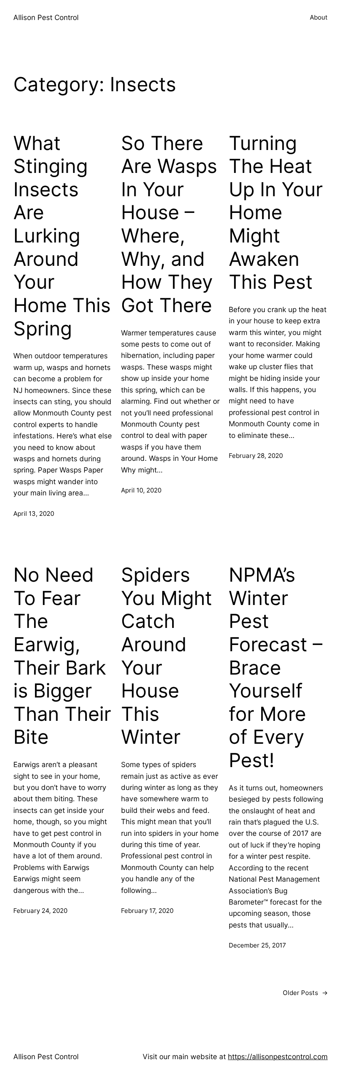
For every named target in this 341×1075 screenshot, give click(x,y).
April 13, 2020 (33, 514)
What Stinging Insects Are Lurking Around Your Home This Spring (62, 236)
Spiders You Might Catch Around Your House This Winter (166, 655)
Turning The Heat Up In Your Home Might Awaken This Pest (276, 213)
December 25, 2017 (257, 945)
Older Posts (305, 993)
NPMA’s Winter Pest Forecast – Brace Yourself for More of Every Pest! (275, 667)
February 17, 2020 (147, 911)
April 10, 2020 (141, 490)
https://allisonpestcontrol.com (278, 1056)
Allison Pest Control (46, 17)
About (319, 17)
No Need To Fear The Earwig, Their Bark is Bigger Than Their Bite (62, 655)
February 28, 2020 (256, 456)
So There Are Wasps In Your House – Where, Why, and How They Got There (169, 224)
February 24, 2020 (40, 911)
